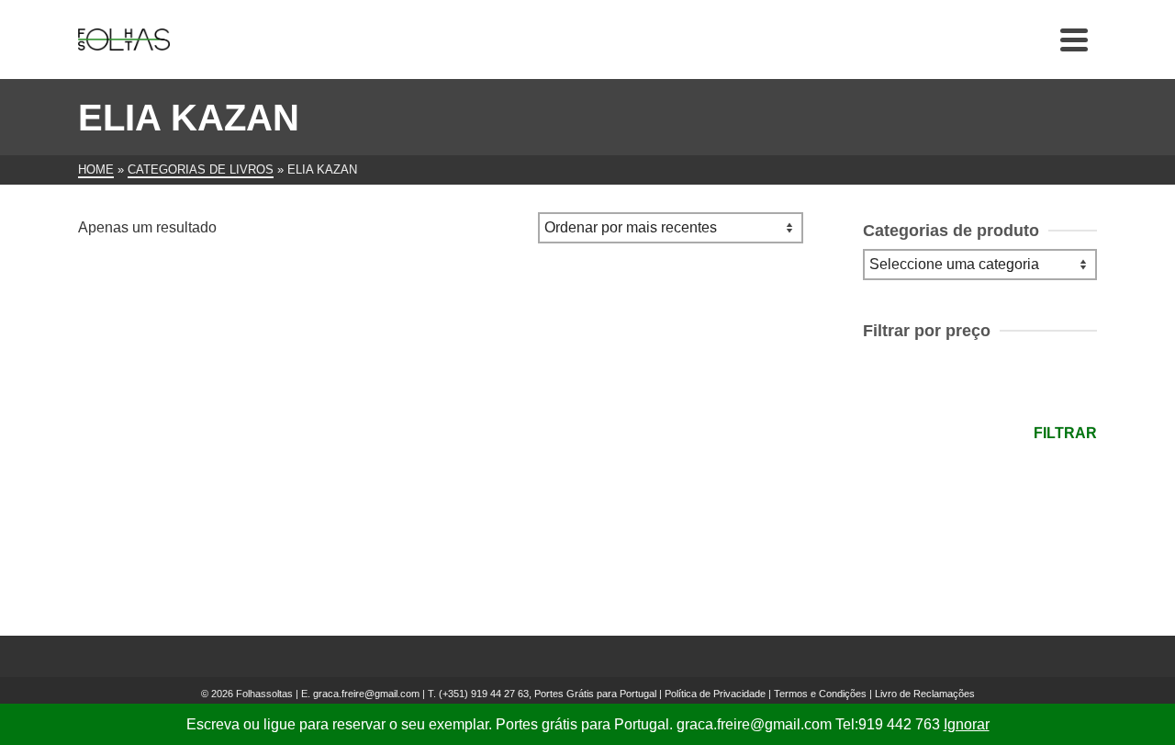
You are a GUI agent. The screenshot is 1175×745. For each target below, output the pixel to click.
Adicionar (193, 525)
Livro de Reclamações (925, 693)
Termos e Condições (820, 693)
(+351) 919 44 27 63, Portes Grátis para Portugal (549, 693)
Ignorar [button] (967, 724)
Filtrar (1065, 433)
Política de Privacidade (715, 693)
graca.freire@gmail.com (366, 693)
